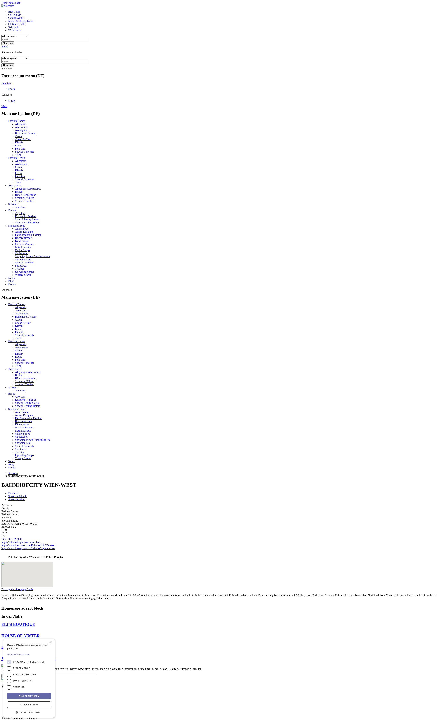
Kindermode (22, 241)
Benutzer (6, 83)
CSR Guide (14, 14)
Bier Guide (14, 11)
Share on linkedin (17, 496)
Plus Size (20, 148)
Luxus (18, 145)
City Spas (20, 213)
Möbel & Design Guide (21, 21)
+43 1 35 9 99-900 (11, 539)
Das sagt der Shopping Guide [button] (17, 589)
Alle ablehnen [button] (29, 704)
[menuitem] (222, 11)
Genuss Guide (16, 17)
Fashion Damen (16, 120)
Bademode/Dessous (25, 133)
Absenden (8, 43)
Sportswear (21, 265)
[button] (29, 712)
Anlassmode (21, 228)
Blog (11, 281)
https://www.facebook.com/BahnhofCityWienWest (28, 545)
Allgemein (20, 124)
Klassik (19, 142)
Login (11, 88)
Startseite (13, 473)
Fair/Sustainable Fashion (28, 234)
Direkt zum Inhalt (10, 2)
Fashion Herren (16, 157)
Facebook (13, 493)
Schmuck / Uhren (24, 197)
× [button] (51, 642)
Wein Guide (14, 30)
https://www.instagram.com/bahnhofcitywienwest (28, 548)
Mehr (4, 106)
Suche (4, 46)
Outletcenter (21, 253)
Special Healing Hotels (27, 222)
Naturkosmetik (23, 247)
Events (12, 284)
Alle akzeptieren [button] (29, 695)
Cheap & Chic (23, 139)
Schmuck (13, 204)
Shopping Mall (23, 259)
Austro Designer (24, 231)
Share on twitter (16, 499)
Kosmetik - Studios (25, 216)
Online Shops (22, 250)
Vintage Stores (23, 274)
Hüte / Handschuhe (25, 194)
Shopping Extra (16, 225)
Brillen (18, 191)
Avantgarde (21, 130)
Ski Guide (13, 27)
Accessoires (21, 127)
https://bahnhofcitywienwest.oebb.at (20, 542)
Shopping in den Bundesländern (32, 256)
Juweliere (20, 207)
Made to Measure (24, 244)
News (11, 277)
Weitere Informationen (18, 654)
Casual (18, 136)
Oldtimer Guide (16, 24)
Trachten (19, 268)
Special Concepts (24, 151)
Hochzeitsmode (23, 237)
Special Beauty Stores (27, 219)
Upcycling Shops (24, 271)
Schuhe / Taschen (24, 200)
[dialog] (29, 678)
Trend (18, 154)
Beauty (12, 210)
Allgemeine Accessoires (28, 188)
